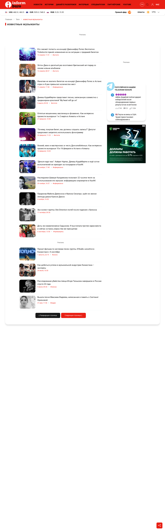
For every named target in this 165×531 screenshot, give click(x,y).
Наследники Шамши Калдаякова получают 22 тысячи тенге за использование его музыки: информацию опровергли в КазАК (66, 181)
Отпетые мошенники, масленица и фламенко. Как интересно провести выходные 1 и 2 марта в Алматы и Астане (65, 116)
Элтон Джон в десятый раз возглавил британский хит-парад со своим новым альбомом (66, 68)
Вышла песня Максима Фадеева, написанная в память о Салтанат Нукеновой (67, 300)
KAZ (157, 4)
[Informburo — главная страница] (16, 4)
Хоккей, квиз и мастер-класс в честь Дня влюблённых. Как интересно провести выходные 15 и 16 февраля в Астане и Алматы (69, 148)
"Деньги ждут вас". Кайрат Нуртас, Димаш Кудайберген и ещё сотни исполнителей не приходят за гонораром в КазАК (68, 164)
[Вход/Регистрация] (152, 4)
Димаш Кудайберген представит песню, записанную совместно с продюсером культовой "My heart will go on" (67, 100)
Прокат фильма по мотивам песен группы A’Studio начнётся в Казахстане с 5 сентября (65, 252)
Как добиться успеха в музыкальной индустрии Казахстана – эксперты (65, 267)
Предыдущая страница (48, 315)
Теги (17, 19)
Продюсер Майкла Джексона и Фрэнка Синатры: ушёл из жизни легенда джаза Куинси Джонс (67, 196)
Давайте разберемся (66, 4)
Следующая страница (73, 315)
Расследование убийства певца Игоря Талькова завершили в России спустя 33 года (69, 284)
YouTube (127, 4)
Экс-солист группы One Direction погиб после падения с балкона (67, 211)
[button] (149, 12)
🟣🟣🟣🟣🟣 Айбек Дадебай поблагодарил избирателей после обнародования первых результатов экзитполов (128, 100)
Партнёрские (114, 4)
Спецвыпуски (98, 4)
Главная (8, 19)
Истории (49, 4)
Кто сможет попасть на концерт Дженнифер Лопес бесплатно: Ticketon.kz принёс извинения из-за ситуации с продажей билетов (68, 52)
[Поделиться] (159, 525)
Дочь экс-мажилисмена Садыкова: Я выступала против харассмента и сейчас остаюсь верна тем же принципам (69, 229)
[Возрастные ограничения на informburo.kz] (141, 4)
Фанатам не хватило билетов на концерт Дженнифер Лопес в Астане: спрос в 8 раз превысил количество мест (69, 84)
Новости (38, 4)
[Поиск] (147, 4)
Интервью (84, 4)
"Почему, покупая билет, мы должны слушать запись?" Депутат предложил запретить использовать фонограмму (66, 132)
